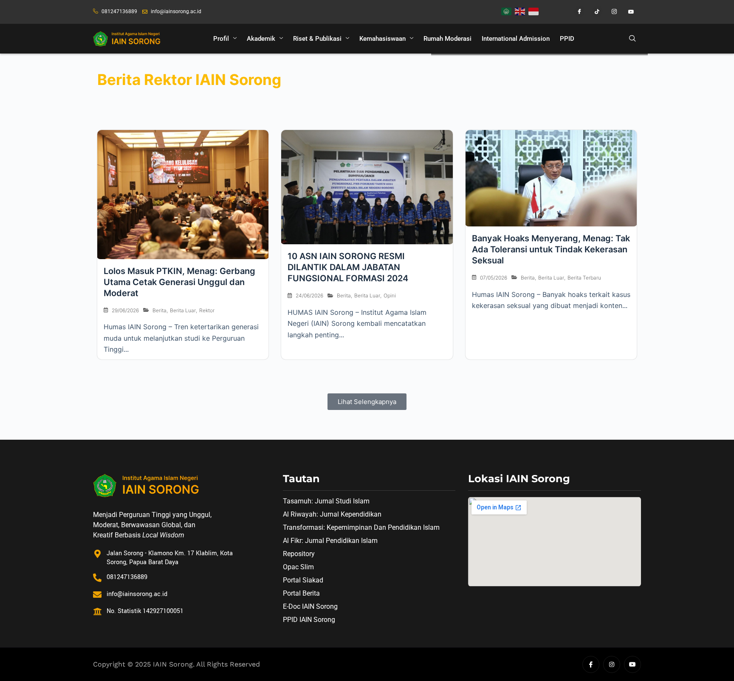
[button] (632, 38)
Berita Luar (183, 310)
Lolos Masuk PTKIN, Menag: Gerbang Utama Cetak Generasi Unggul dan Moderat (179, 282)
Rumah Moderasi (447, 38)
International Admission (516, 38)
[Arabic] (506, 10)
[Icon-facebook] (590, 664)
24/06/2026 (309, 295)
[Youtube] (627, 12)
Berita (159, 310)
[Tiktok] (593, 12)
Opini (390, 295)
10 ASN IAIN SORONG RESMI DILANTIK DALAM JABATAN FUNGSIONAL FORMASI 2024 (348, 267)
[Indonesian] (533, 10)
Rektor (207, 310)
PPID (567, 38)
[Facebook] (575, 12)
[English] (520, 10)
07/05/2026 (493, 277)
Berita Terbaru (584, 277)
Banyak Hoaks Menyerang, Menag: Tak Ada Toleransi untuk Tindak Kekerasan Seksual (551, 249)
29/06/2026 (125, 310)
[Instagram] (610, 12)
